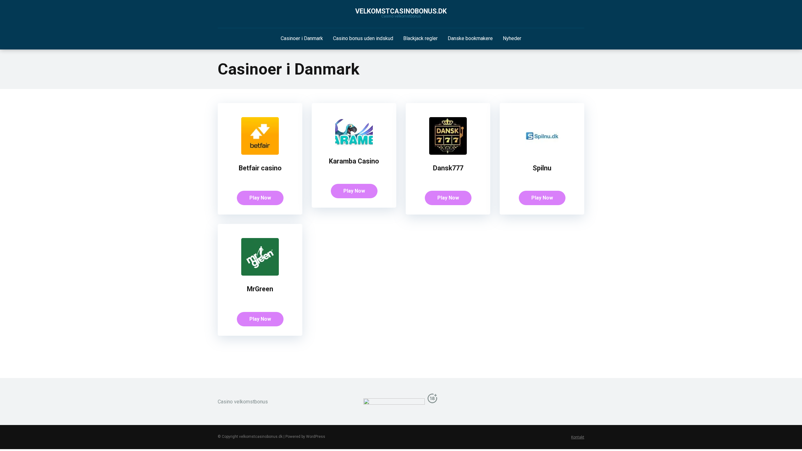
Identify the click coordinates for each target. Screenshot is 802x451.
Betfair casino (260, 168)
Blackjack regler (420, 38)
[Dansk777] (448, 153)
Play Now (260, 198)
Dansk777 (448, 168)
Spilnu (542, 168)
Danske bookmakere (470, 38)
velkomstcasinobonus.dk (401, 11)
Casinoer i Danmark (302, 38)
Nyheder (512, 38)
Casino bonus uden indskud (363, 38)
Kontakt (577, 437)
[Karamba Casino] (354, 146)
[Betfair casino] (260, 153)
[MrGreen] (260, 274)
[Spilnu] (542, 153)
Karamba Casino (354, 161)
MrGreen (260, 289)
